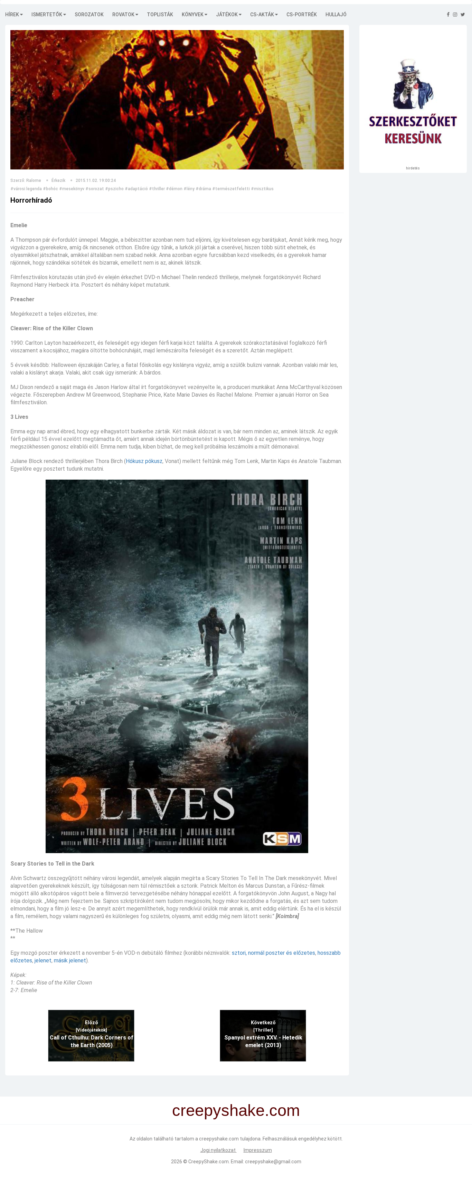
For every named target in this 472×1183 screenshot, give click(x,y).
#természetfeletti (231, 188)
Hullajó (336, 14)
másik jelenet (70, 960)
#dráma (203, 188)
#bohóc (50, 188)
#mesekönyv (71, 188)
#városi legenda (26, 188)
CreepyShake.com (208, 1161)
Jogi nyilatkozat (218, 1150)
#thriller (157, 188)
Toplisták (160, 14)
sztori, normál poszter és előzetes (273, 953)
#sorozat (94, 188)
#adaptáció (136, 188)
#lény (189, 188)
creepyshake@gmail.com (273, 1161)
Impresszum (258, 1150)
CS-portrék (301, 14)
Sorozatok (89, 14)
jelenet (43, 960)
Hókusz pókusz (144, 461)
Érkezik (58, 180)
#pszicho (114, 188)
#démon (174, 188)
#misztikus (262, 188)
